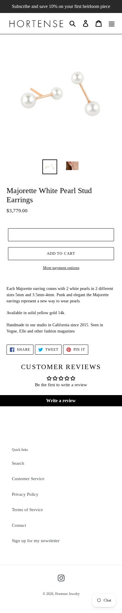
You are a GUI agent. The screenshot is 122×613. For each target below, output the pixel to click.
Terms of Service (27, 509)
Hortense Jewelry (67, 594)
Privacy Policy (25, 494)
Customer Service (28, 478)
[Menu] (111, 23)
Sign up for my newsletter (36, 540)
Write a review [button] (61, 400)
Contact (19, 525)
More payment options (61, 267)
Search (18, 463)
